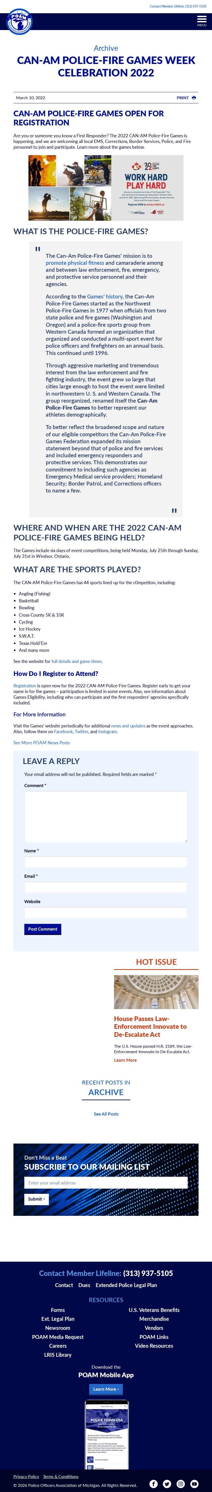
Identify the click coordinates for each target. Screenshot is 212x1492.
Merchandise (154, 1318)
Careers (58, 1345)
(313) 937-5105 (196, 6)
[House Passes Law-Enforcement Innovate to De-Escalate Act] (156, 992)
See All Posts (106, 1114)
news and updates (128, 726)
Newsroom (57, 1327)
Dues (84, 1285)
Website (32, 901)
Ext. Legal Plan (57, 1318)
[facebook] (153, 1486)
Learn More (125, 1060)
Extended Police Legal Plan (126, 1285)
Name (31, 850)
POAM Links (154, 1336)
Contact (64, 1285)
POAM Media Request (58, 1336)
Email (31, 876)
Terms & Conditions (60, 1476)
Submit (35, 1199)
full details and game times (76, 661)
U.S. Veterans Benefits (154, 1309)
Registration (24, 685)
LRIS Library (58, 1354)
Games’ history (105, 296)
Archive (106, 48)
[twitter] (167, 1486)
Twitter (81, 731)
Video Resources (154, 1345)
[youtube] (194, 1486)
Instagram (107, 731)
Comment (35, 785)
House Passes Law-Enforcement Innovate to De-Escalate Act (150, 1026)
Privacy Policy (26, 1476)
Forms (58, 1309)
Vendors (154, 1327)
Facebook (63, 731)
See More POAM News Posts (41, 742)
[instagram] (181, 1486)
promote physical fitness (75, 262)
